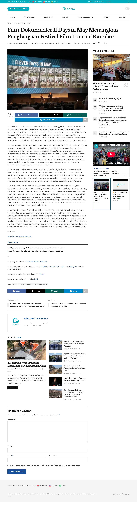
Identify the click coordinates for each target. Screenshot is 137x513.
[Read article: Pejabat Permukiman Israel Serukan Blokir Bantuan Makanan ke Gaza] (55, 357)
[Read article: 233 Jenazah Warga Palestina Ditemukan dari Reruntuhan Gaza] (26, 350)
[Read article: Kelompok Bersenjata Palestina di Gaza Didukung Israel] (55, 369)
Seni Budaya (66, 43)
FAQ (33, 485)
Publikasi (121, 17)
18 (80, 349)
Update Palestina (41, 284)
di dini (41, 274)
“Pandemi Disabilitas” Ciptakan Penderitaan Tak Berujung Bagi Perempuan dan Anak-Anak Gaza (111, 108)
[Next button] (128, 175)
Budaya (21, 284)
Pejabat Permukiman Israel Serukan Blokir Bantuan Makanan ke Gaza (74, 356)
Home (12, 17)
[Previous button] (124, 175)
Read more (13, 387)
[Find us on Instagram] (117, 494)
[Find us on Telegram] (114, 494)
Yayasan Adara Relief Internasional (23, 494)
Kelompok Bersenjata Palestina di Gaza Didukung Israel (74, 368)
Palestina (29, 284)
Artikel (105, 17)
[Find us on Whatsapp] (129, 494)
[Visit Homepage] (68, 8)
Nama (10, 446)
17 (80, 373)
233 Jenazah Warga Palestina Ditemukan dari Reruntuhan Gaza (37, 248)
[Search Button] (128, 1)
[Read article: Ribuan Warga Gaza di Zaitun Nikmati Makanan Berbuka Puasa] (111, 67)
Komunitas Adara (23, 485)
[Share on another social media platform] (85, 120)
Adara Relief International (18, 43)
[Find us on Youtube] (126, 494)
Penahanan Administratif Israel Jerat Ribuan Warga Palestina (36, 251)
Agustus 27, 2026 (71, 399)
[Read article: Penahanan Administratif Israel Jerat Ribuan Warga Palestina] (55, 345)
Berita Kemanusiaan (85, 17)
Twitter (52, 267)
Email (10, 456)
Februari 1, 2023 (36, 43)
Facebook (44, 267)
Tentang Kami (29, 17)
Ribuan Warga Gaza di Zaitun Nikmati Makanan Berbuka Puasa (105, 86)
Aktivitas (64, 17)
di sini (35, 279)
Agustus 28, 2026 (34, 369)
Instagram (73, 267)
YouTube (60, 267)
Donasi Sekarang (19, 9)
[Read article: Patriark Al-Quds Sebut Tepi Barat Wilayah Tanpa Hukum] (55, 381)
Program (47, 17)
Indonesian (43, 485)
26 (81, 399)
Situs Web (53, 456)
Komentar (11, 419)
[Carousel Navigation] (126, 175)
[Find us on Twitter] (123, 494)
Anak (29, 23)
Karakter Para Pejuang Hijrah (110, 99)
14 (80, 361)
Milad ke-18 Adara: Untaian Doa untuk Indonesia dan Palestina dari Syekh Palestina (107, 173)
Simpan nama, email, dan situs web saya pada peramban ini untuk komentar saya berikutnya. (45, 465)
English (54, 485)
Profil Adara (11, 485)
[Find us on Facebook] (119, 494)
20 (10, 371)
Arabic (64, 485)
